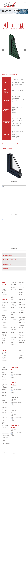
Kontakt (13, 345)
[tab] (14, 148)
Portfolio (13, 331)
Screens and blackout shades (22, 342)
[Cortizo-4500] (14, 152)
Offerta (12, 317)
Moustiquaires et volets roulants (22, 310)
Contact (13, 291)
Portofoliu (13, 289)
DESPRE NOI (14, 282)
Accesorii (21, 291)
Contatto (13, 320)
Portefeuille (13, 305)
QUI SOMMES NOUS (13, 297)
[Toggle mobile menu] (25, 2)
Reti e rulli (21, 327)
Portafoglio (13, 319)
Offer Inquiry (14, 329)
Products (13, 327)
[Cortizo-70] (14, 186)
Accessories (22, 339)
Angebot (13, 342)
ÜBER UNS (13, 337)
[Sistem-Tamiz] (14, 34)
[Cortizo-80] (14, 219)
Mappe (12, 344)
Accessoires (22, 307)
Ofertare (13, 287)
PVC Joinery (22, 334)
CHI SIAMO (13, 312)
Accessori (21, 325)
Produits (13, 301)
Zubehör (21, 355)
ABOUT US (13, 326)
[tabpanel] (14, 202)
